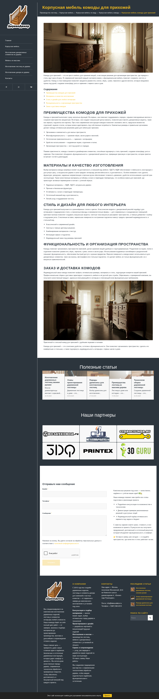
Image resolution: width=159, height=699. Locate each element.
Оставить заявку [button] (79, 658)
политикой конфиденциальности (66, 543)
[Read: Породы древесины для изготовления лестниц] (132, 604)
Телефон (46, 501)
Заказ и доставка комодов (56, 106)
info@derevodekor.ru (114, 603)
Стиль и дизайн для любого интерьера (60, 99)
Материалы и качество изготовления (60, 96)
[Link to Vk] (31, 87)
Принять (107, 696)
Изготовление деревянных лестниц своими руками (143, 590)
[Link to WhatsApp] (18, 87)
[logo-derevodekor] (18, 17)
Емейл (45, 489)
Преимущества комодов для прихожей (60, 93)
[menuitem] (18, 41)
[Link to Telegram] (6, 87)
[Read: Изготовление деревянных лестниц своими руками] (132, 589)
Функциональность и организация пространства (64, 103)
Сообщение (47, 513)
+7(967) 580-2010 (115, 606)
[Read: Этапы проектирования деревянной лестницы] (132, 598)
